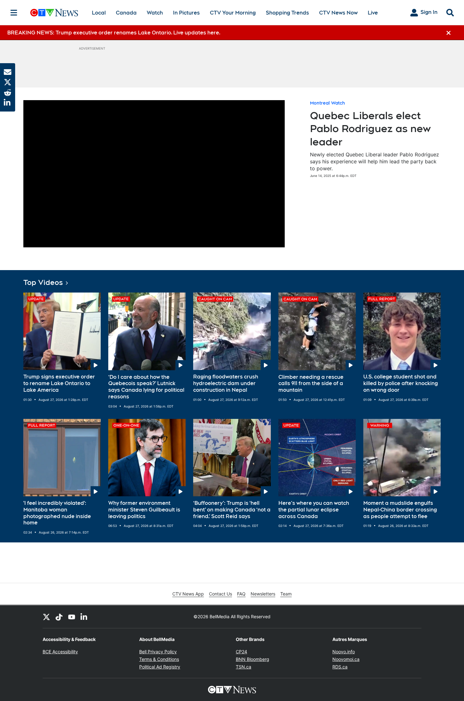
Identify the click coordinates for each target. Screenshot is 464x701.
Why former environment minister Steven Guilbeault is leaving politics (144, 509)
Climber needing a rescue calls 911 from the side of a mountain (310, 383)
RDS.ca (340, 666)
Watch (155, 13)
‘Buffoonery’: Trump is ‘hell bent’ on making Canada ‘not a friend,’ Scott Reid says (232, 509)
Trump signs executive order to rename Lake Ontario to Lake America (59, 383)
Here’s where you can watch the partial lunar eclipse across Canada (313, 509)
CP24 (241, 651)
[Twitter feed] (46, 616)
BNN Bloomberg (252, 659)
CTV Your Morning (233, 13)
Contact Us (220, 593)
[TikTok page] (59, 616)
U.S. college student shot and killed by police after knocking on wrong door (400, 383)
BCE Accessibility (60, 651)
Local (99, 13)
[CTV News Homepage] (54, 12)
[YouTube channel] (71, 616)
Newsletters (263, 593)
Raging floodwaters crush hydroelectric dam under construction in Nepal (225, 383)
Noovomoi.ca (346, 659)
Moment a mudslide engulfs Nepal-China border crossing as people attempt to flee (400, 509)
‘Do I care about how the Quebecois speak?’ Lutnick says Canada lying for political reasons (146, 387)
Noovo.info (343, 651)
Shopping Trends (287, 13)
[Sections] (14, 12)
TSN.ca (243, 666)
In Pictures (186, 13)
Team (286, 593)
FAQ (241, 593)
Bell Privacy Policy (158, 651)
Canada (126, 13)
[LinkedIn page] (84, 616)
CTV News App (188, 593)
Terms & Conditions (159, 659)
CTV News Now (338, 13)
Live (373, 13)
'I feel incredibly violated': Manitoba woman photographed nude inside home (57, 513)
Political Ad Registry (159, 666)
